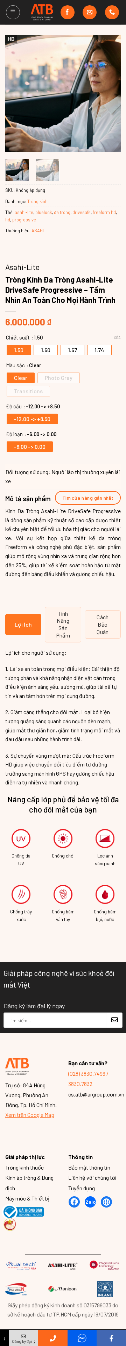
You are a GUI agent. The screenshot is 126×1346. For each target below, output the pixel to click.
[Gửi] (114, 1020)
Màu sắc (15, 365)
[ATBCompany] (42, 12)
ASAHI (37, 230)
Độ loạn (14, 434)
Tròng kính (37, 201)
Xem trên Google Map (29, 1115)
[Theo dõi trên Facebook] (68, 12)
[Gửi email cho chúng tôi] (90, 12)
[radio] (19, 350)
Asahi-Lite (22, 266)
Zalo (90, 1202)
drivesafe (81, 212)
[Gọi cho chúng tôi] (112, 12)
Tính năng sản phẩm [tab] (63, 624)
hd (7, 219)
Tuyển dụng (81, 1188)
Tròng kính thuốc (24, 1167)
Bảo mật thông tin (89, 1167)
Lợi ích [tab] (23, 624)
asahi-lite (24, 212)
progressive (24, 219)
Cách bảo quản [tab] (102, 624)
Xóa (117, 337)
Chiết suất (18, 337)
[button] (13, 12)
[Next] (109, 93)
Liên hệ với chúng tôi (92, 1177)
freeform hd (104, 212)
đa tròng (62, 212)
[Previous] (16, 93)
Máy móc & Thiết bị (27, 1198)
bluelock (43, 212)
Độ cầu (14, 406)
